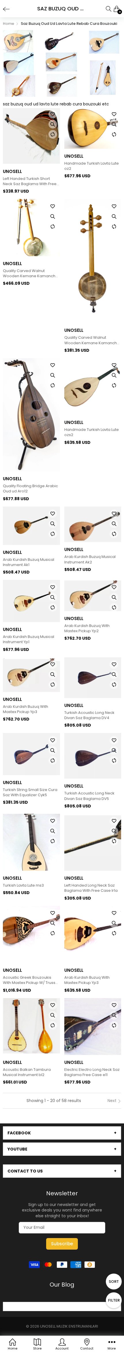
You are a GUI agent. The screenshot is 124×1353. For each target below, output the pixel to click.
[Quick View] (52, 124)
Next (113, 1100)
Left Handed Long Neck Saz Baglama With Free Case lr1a (91, 888)
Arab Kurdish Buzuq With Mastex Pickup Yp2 (87, 628)
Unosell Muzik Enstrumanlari (69, 1326)
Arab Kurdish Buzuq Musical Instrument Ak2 (90, 559)
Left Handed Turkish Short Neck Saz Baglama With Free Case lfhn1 (30, 181)
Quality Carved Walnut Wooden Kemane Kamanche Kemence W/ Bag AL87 (91, 340)
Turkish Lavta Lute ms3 (23, 885)
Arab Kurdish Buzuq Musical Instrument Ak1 (28, 562)
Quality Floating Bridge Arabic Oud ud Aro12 (30, 488)
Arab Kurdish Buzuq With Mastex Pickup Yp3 (25, 709)
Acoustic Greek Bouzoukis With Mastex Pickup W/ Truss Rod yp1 (29, 980)
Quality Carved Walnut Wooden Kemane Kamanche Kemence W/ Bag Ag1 (30, 273)
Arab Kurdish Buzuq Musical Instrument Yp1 (28, 639)
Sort (114, 1281)
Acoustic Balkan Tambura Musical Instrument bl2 (27, 1072)
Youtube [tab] (17, 1149)
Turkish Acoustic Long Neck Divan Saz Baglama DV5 (89, 796)
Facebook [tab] (19, 1133)
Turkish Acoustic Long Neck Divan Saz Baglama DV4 (89, 715)
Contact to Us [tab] (25, 1171)
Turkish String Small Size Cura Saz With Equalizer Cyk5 (30, 792)
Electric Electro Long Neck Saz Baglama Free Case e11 (92, 1072)
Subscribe (62, 1244)
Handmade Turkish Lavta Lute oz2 (91, 166)
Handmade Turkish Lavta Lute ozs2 (91, 432)
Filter (114, 1300)
